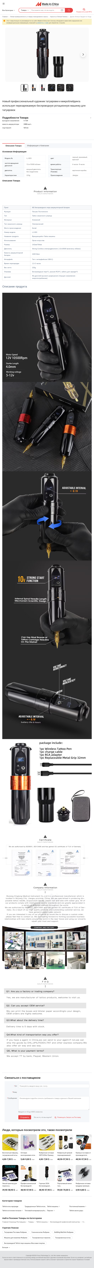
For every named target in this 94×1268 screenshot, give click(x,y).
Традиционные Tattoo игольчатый (36, 1206)
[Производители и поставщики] (47, 4)
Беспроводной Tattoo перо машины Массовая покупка (24, 1243)
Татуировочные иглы (63, 1238)
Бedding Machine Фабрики (63, 1232)
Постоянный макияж (77, 1206)
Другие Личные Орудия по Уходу (80, 17)
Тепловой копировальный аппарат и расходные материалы (36, 1210)
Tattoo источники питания (11, 1210)
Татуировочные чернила (41, 1238)
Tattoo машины (52, 1206)
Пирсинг (50, 1210)
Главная (5, 17)
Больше (5, 1247)
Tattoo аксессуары (76, 1210)
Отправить (24, 1117)
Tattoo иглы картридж (10, 1206)
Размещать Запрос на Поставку (68, 1117)
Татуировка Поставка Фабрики (15, 1232)
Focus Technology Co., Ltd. (45, 1255)
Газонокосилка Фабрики (40, 1232)
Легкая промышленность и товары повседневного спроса (29, 17)
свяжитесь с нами (42, 23)
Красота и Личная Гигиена (59, 17)
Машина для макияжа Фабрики (15, 1238)
